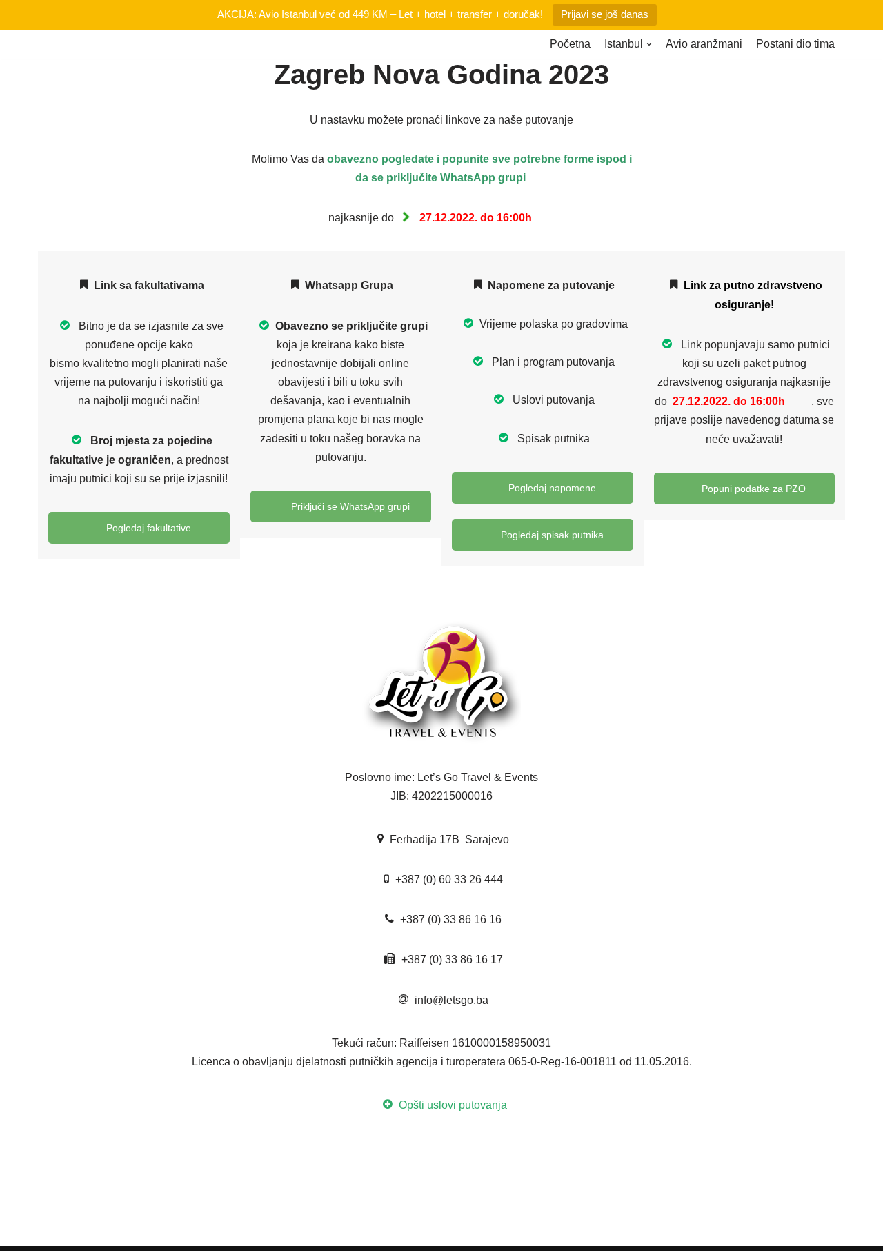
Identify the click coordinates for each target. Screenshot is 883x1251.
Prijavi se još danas (604, 14)
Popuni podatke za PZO (752, 488)
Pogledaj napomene (551, 487)
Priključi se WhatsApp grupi (349, 506)
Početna (570, 44)
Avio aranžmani (704, 44)
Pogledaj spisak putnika (551, 534)
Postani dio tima (795, 44)
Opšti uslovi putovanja (451, 1105)
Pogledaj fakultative (147, 527)
